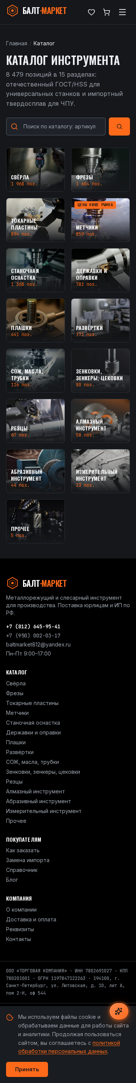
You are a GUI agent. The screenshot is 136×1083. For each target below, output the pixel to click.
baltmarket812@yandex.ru (38, 644)
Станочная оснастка (33, 722)
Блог (12, 879)
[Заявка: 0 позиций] (106, 12)
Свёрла (16, 683)
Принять (27, 1069)
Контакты (18, 939)
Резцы (14, 781)
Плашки (16, 742)
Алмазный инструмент (35, 791)
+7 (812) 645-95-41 (33, 626)
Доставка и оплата (31, 919)
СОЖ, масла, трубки (32, 762)
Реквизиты (20, 929)
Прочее (16, 821)
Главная (16, 43)
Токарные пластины (32, 703)
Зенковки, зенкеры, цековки (43, 771)
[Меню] (122, 12)
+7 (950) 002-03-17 (33, 635)
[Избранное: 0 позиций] (91, 12)
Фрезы (14, 693)
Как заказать (23, 850)
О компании (21, 909)
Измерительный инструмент (44, 811)
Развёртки (20, 752)
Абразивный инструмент (38, 801)
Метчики (17, 713)
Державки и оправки (33, 732)
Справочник (21, 870)
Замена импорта (27, 860)
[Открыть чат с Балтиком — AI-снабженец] (119, 1011)
